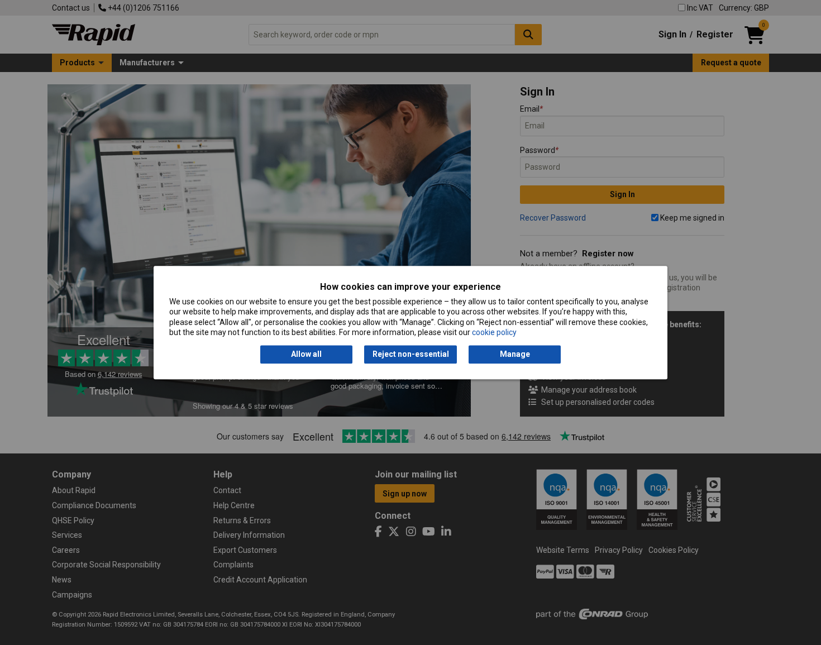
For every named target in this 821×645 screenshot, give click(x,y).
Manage (515, 354)
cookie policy (494, 332)
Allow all (306, 354)
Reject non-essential (411, 354)
